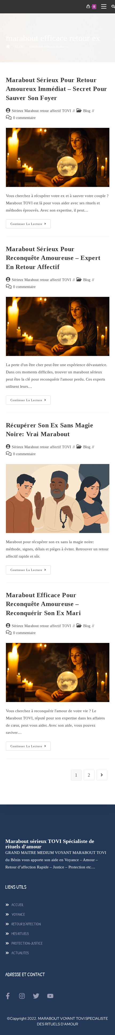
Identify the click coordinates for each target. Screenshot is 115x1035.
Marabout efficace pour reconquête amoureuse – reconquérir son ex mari (43, 604)
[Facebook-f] (7, 996)
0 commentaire (24, 118)
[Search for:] (111, 7)
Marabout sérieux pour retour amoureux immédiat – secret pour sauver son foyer (57, 88)
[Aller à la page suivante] (102, 775)
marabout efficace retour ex (49, 46)
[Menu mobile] (102, 7)
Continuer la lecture (30, 222)
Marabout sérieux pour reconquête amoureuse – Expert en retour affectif (53, 258)
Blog (86, 111)
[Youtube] (50, 996)
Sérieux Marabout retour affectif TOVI (41, 111)
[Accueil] (8, 46)
